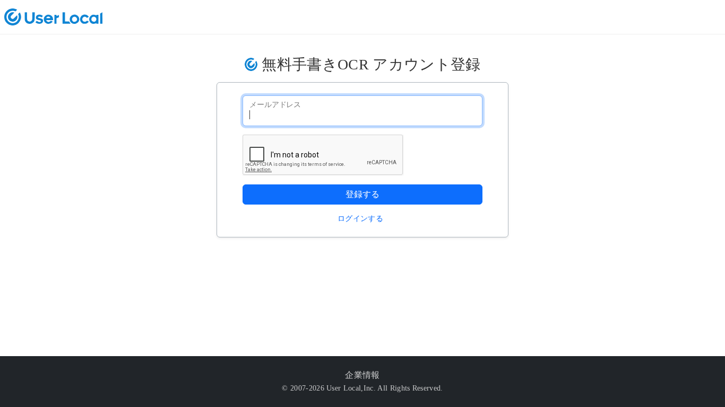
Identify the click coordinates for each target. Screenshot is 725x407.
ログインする (360, 219)
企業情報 (362, 374)
